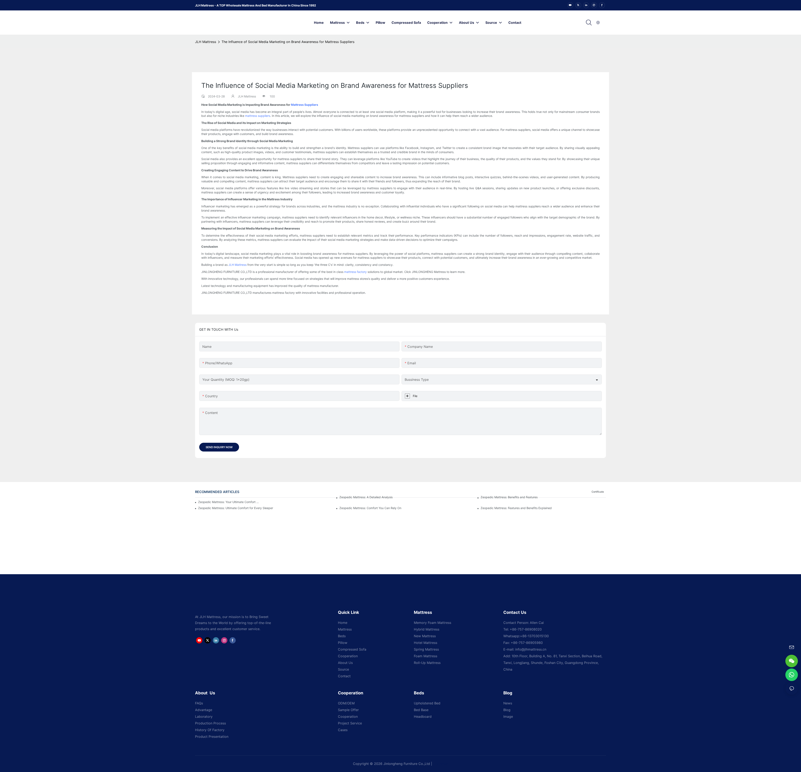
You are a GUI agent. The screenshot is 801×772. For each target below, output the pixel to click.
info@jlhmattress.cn (530, 649)
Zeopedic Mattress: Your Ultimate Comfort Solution (228, 502)
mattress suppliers (257, 115)
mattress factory (355, 272)
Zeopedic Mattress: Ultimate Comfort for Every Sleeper (235, 508)
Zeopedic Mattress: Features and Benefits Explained (516, 508)
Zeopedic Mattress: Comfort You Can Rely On (370, 508)
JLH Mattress (205, 42)
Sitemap (441, 764)
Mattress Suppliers (304, 104)
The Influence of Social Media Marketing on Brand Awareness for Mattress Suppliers (288, 42)
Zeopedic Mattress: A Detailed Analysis (366, 497)
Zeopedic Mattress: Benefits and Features (509, 497)
